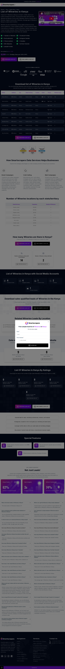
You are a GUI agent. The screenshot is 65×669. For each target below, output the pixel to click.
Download (33, 345)
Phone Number (20, 337)
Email (18, 331)
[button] (18, 340)
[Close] (48, 321)
